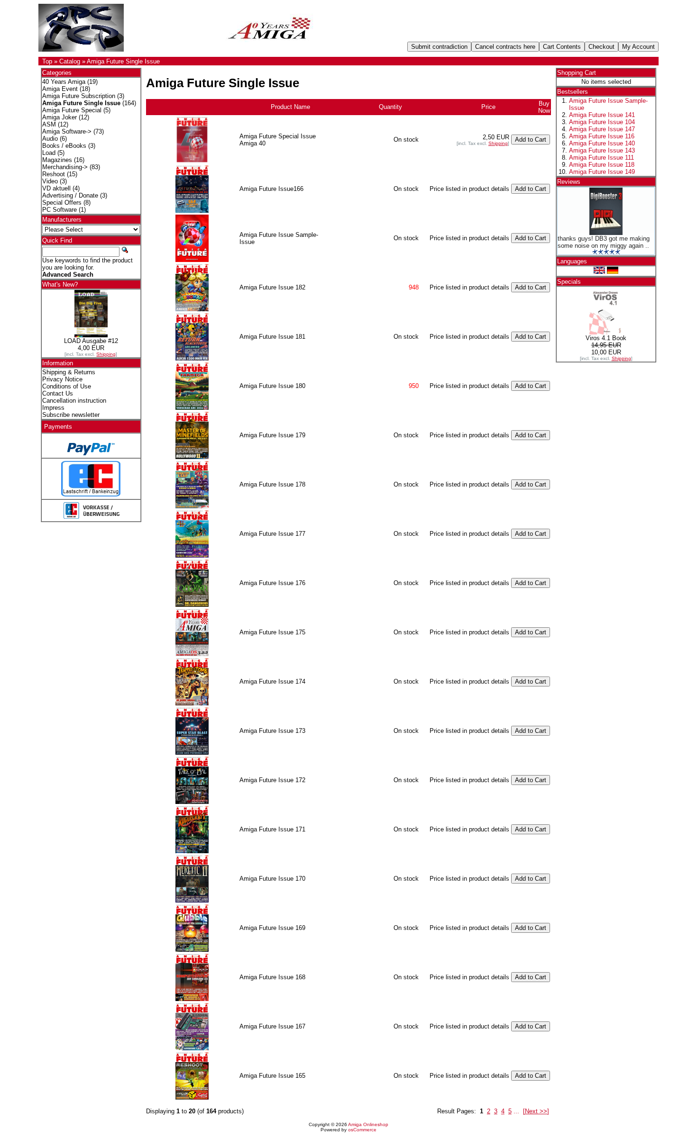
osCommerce (362, 1129)
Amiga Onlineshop (368, 1124)
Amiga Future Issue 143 (602, 150)
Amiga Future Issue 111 (601, 157)
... (516, 1111)
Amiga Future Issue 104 (602, 122)
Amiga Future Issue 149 (602, 171)
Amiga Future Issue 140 (602, 143)
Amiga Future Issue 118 (601, 164)
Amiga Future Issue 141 (602, 114)
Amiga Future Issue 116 (601, 136)
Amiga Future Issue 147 (602, 129)
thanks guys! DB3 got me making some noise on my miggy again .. (604, 242)
